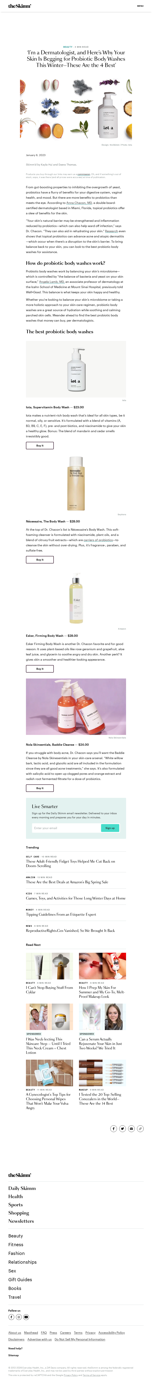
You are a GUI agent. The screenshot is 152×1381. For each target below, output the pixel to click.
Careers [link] (65, 1332)
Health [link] (15, 1197)
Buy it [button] (40, 445)
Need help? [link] (15, 1348)
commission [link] (83, 174)
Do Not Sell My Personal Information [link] (80, 1339)
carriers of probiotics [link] (98, 540)
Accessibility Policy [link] (111, 1332)
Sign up (110, 828)
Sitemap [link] (13, 1355)
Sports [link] (15, 1205)
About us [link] (14, 1332)
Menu (140, 5)
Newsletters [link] (21, 1221)
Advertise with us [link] (39, 1339)
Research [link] (111, 231)
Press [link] (53, 1332)
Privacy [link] (90, 1332)
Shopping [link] (18, 1213)
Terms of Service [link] (91, 1375)
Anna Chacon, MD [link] (79, 202)
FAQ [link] (44, 1332)
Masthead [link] (31, 1332)
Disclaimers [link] (16, 1339)
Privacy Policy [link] (71, 1375)
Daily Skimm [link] (22, 1188)
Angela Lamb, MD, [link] (52, 281)
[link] (19, 6)
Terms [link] (78, 1332)
